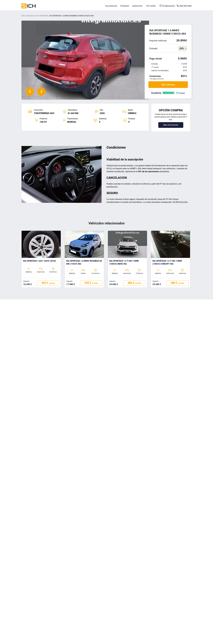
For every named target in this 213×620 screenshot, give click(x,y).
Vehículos (30, 16)
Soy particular (111, 6)
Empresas (124, 6)
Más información (170, 125)
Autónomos (137, 6)
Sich (23, 16)
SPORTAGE (44, 16)
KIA (36, 16)
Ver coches (151, 6)
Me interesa (168, 84)
